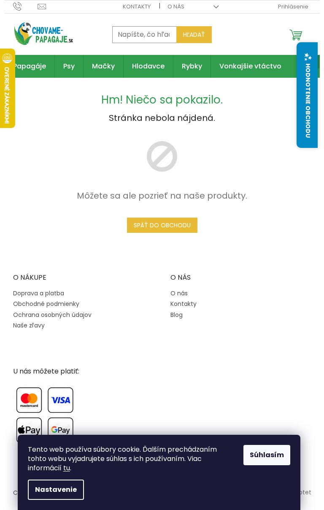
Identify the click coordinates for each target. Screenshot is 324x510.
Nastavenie (56, 489)
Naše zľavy (29, 326)
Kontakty (137, 7)
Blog (176, 315)
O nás (175, 7)
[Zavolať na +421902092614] (25, 6)
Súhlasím (267, 455)
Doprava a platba (38, 293)
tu (66, 468)
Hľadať (194, 34)
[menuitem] (29, 66)
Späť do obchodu (162, 225)
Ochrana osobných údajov (52, 315)
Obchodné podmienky (46, 304)
